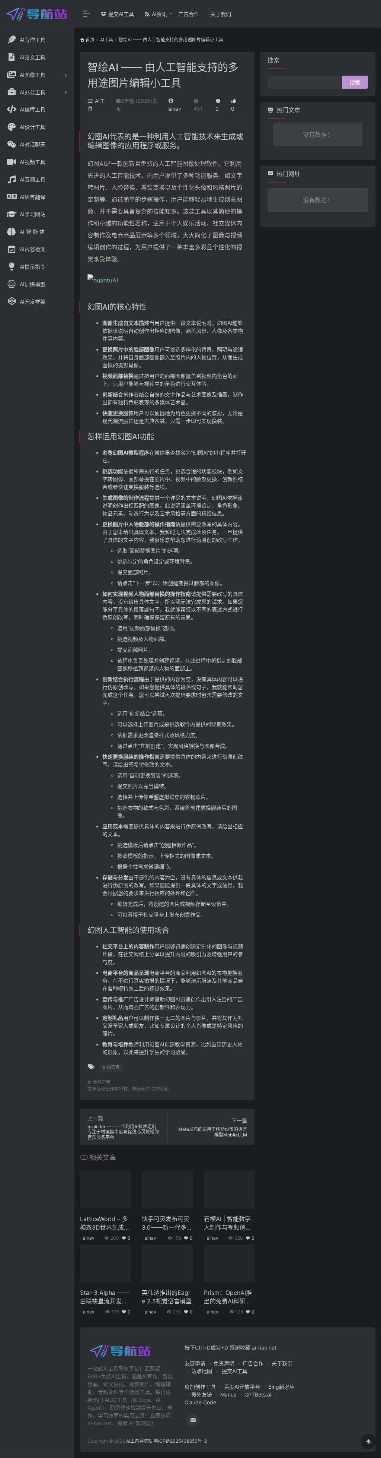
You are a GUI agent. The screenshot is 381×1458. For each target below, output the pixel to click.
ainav (89, 1238)
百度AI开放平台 (242, 1386)
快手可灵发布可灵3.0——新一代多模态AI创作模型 (167, 1223)
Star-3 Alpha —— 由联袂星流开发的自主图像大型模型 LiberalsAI (104, 1297)
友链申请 (195, 1363)
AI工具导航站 (139, 1441)
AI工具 (106, 39)
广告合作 (188, 14)
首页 (90, 39)
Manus (228, 1394)
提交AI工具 (120, 14)
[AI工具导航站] (120, 1353)
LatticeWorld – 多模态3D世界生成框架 (105, 1223)
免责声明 (224, 1363)
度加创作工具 (200, 1386)
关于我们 (220, 14)
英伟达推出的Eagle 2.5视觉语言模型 (167, 1297)
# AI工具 (111, 1067)
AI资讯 (158, 14)
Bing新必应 (281, 1386)
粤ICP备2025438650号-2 (180, 1441)
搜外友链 (201, 1394)
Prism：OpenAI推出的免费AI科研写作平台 (228, 1297)
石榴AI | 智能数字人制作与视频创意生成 (228, 1223)
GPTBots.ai (257, 1394)
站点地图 (201, 1371)
